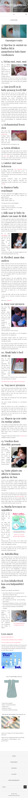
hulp (4, 183)
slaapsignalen (4, 235)
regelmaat (9, 300)
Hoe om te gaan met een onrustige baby (11, 642)
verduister (22, 435)
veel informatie (18, 169)
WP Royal (18, 795)
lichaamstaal (4, 134)
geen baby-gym (20, 496)
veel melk (6, 156)
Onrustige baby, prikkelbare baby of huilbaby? (12, 639)
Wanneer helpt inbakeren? (7, 637)
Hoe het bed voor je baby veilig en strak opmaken (13, 381)
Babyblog (14, 4)
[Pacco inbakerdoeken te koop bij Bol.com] (19, 616)
